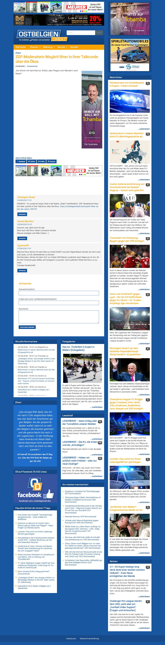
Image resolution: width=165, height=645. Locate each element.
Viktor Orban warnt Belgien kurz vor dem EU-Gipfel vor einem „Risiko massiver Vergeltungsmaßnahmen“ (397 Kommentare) (83, 545)
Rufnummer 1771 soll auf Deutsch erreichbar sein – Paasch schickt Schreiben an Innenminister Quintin (36, 380)
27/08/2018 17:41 (24, 248)
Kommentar (23, 309)
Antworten (22, 214)
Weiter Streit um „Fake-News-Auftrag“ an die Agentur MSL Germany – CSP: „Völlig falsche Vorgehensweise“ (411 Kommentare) (82, 529)
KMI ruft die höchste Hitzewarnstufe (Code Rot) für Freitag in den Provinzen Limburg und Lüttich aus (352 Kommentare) (83, 554)
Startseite (21, 47)
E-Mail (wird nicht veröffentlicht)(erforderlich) (38, 299)
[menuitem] (21, 47)
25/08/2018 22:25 (24, 224)
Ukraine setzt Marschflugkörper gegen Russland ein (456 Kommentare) (81, 521)
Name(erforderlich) (27, 289)
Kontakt (74, 47)
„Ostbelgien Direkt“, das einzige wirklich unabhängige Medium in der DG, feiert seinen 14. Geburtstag (36, 361)
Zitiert (18, 53)
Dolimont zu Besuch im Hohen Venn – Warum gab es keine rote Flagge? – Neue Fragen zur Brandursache (35, 525)
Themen (34, 47)
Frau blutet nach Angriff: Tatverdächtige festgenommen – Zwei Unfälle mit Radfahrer (35, 517)
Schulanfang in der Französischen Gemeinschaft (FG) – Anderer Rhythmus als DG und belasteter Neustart (36, 540)
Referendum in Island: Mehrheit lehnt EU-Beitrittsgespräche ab (36, 351)
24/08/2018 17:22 (24, 200)
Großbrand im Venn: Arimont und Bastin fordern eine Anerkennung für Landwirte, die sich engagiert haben (35, 548)
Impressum (71, 638)
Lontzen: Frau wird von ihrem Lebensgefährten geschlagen (35, 532)
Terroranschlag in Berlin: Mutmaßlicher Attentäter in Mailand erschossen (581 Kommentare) (83, 499)
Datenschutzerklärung (89, 638)
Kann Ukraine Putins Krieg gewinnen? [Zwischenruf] (34, 572)
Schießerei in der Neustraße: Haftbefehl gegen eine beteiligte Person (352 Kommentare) (83, 562)
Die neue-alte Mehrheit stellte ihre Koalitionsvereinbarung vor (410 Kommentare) (82, 538)
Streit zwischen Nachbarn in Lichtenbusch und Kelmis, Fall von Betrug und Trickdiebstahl (36, 556)
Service (61, 47)
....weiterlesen (96, 407)
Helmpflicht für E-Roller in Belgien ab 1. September (34, 391)
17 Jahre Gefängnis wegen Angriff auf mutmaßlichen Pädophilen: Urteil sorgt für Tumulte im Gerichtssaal (36, 565)
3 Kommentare (32, 66)
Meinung (47, 47)
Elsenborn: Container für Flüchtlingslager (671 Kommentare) (82, 492)
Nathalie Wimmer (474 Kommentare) (80, 516)
